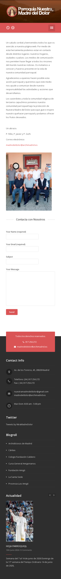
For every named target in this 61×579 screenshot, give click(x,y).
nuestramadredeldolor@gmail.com (31, 391)
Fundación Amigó (16, 470)
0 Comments (26, 550)
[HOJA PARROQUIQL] (19, 521)
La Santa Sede (15, 476)
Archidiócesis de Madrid (20, 443)
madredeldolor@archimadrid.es (22, 145)
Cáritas (11, 450)
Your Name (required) (16, 231)
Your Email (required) (15, 244)
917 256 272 (31, 342)
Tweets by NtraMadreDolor (19, 424)
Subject (9, 256)
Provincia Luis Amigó (18, 483)
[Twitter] (8, 28)
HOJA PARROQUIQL (16, 546)
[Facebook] (13, 28)
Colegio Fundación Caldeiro (21, 456)
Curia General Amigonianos (22, 463)
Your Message (12, 269)
